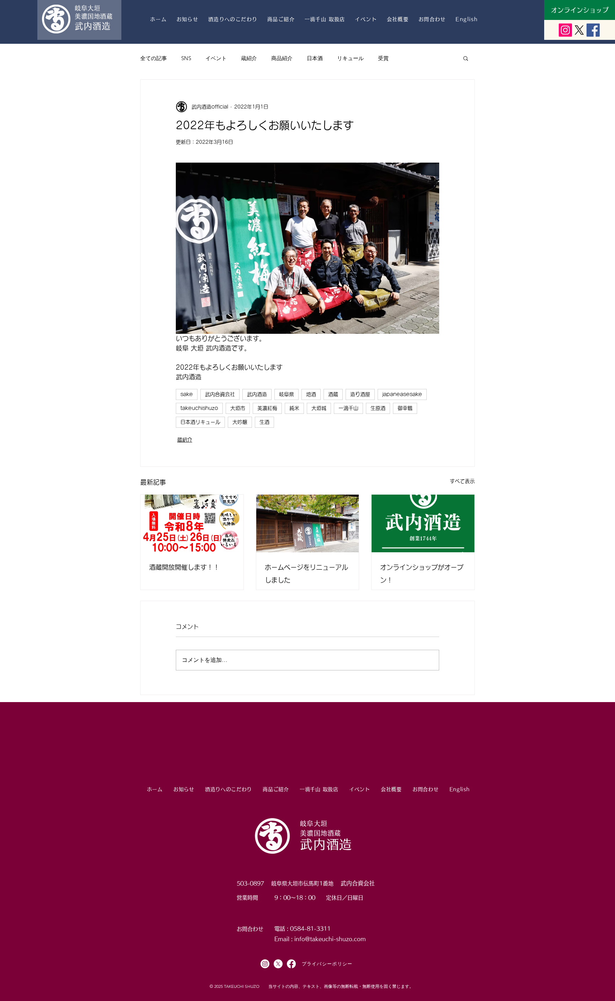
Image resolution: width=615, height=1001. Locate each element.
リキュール (350, 58)
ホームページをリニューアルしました (306, 573)
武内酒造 (257, 394)
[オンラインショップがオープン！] (423, 523)
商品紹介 (282, 58)
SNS (186, 58)
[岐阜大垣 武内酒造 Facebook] (593, 30)
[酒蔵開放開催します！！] (192, 523)
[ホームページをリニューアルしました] (307, 523)
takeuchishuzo (199, 408)
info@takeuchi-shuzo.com (330, 939)
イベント (216, 58)
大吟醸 (239, 422)
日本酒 (315, 58)
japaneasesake (402, 394)
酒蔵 (333, 394)
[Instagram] (265, 963)
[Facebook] (291, 963)
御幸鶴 (405, 408)
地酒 (311, 394)
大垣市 (237, 408)
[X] (579, 30)
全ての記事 (153, 58)
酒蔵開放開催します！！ (184, 567)
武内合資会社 (220, 394)
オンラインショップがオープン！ (421, 573)
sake (186, 394)
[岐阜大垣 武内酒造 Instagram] (565, 30)
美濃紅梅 (267, 408)
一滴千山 (348, 408)
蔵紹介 (249, 58)
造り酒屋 (360, 394)
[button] (465, 58)
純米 (294, 408)
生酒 (264, 422)
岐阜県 (286, 394)
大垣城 (318, 408)
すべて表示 (462, 481)
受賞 (383, 58)
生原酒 (377, 408)
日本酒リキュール (200, 422)
